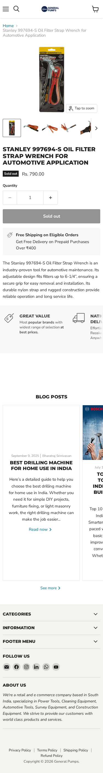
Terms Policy (47, 750)
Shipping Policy (75, 750)
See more (49, 588)
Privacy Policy (20, 750)
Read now (39, 529)
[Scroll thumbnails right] (95, 128)
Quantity (10, 186)
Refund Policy (52, 755)
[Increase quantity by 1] (51, 198)
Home (8, 26)
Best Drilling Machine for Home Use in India (41, 465)
